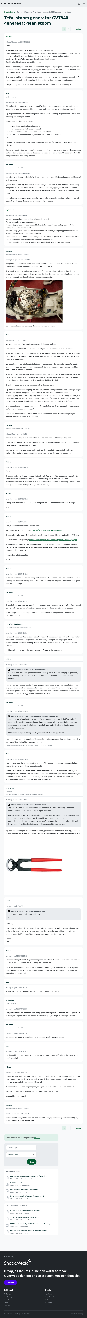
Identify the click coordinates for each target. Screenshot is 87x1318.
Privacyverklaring (77, 1313)
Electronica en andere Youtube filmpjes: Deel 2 (27, 1196)
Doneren (10, 1282)
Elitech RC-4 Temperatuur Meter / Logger (25, 1210)
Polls (46, 1300)
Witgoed (27, 12)
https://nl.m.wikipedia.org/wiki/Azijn (47, 530)
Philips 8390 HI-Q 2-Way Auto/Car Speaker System (28, 1230)
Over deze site (50, 1297)
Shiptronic (10, 788)
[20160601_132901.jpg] (34, 301)
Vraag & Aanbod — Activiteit (16, 1206)
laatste (78, 29)
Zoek (32, 1162)
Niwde (8, 1067)
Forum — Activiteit (13, 1171)
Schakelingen (9, 1297)
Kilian (8, 334)
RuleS (8, 493)
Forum (19, 12)
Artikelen (7, 1294)
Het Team (48, 1294)
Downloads (8, 1300)
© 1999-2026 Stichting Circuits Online (17, 1313)
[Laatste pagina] (72, 29)
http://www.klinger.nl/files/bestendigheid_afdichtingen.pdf (53, 539)
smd (7, 982)
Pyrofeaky (10, 36)
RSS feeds (48, 1302)
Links (6, 1302)
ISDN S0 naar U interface (19, 1183)
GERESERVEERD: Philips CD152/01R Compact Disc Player (31, 1224)
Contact (7, 1305)
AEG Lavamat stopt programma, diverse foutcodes (28, 1176)
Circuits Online (9, 12)
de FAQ (37, 1137)
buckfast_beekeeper (14, 624)
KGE (7, 93)
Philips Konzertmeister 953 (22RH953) (24, 1189)
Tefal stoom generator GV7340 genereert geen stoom (52, 12)
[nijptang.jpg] (34, 864)
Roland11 (10, 1000)
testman (9, 164)
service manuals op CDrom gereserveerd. (25, 1217)
